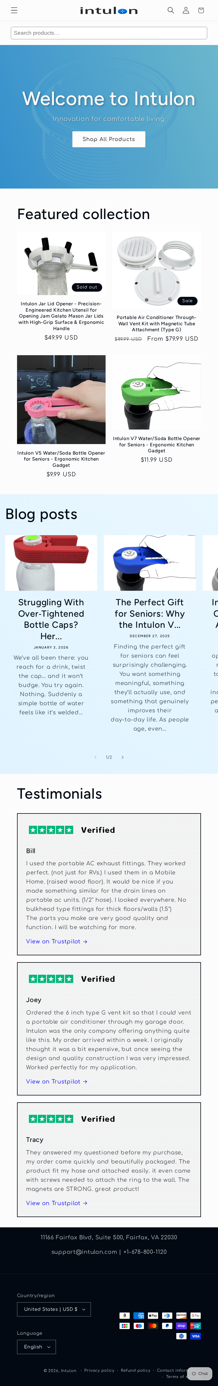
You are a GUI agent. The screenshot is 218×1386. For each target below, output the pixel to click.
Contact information (179, 1370)
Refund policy (135, 1370)
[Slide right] (122, 757)
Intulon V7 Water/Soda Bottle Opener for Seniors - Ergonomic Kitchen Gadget (156, 444)
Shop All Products (109, 139)
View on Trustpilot (53, 942)
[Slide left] (95, 757)
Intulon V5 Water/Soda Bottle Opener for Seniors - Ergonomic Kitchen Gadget (61, 459)
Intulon (69, 1371)
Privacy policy (99, 1370)
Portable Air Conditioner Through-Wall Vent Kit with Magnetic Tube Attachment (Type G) (157, 323)
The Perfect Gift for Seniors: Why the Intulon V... (150, 613)
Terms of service (183, 1377)
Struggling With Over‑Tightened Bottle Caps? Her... (51, 619)
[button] (14, 10)
